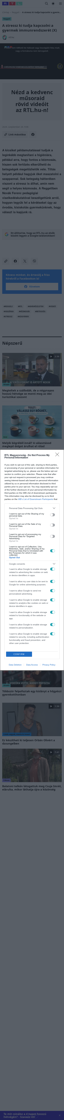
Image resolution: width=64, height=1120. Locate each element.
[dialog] (32, 560)
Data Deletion (15, 665)
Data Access (32, 665)
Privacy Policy (48, 665)
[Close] (58, 455)
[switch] (52, 514)
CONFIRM (19, 654)
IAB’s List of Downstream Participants (35, 499)
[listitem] (32, 508)
